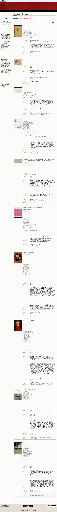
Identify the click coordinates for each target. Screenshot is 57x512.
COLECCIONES (31, 11)
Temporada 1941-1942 (34, 40)
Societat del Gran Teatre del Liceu (29, 34)
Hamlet (42, 200)
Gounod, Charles (26, 125)
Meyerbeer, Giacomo (27, 165)
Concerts (32, 110)
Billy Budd (49, 315)
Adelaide (49, 200)
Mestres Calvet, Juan (27, 32)
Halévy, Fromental (26, 258)
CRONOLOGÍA (17, 11)
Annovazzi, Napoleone (27, 400)
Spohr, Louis (25, 166)
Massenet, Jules (26, 169)
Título (49, 17)
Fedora (52, 246)
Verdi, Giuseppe (26, 121)
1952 (31, 466)
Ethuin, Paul (25, 272)
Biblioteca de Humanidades (34, 509)
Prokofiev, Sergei (26, 334)
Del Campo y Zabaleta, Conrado (29, 402)
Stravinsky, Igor (26, 220)
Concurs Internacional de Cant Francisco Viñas (39, 150)
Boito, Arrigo (25, 126)
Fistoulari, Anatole (26, 403)
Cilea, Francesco (26, 327)
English (41, 0)
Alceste (46, 200)
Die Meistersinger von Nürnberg (46, 54)
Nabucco (35, 247)
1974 (31, 283)
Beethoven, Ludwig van (27, 33)
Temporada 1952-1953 (34, 469)
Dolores (39, 315)
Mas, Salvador (25, 93)
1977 (31, 352)
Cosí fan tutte (47, 153)
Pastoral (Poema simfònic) (35, 113)
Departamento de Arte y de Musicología (24, 509)
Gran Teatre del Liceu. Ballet (28, 277)
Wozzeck (39, 383)
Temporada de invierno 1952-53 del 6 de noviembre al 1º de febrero (36, 442)
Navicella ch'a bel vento (47, 201)
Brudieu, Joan (25, 173)
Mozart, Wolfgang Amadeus (28, 123)
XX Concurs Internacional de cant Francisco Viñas (32, 119)
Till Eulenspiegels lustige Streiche (47, 113)
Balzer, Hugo (25, 401)
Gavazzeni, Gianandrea (27, 453)
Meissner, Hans (26, 458)
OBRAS (26, 11)
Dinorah (31, 200)
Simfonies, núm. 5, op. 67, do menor (37, 114)
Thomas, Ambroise (26, 171)
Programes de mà (36, 51)
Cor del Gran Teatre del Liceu (28, 278)
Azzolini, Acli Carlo (26, 456)
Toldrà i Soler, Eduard (27, 337)
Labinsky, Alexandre (26, 454)
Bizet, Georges (25, 211)
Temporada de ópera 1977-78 (28, 320)
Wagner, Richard (26, 29)
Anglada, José (25, 459)
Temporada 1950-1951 (34, 413)
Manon (36, 316)
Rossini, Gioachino (26, 222)
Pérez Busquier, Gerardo (27, 129)
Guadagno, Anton (26, 269)
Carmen (38, 246)
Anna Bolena (43, 315)
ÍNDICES (22, 11)
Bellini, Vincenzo (26, 210)
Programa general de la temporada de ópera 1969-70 (33, 207)
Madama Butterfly (43, 494)
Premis (31, 198)
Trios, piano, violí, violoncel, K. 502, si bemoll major (42, 202)
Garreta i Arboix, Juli (27, 90)
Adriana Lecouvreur (48, 384)
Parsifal (36, 438)
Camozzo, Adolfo (26, 270)
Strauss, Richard (26, 91)
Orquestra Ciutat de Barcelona (28, 95)
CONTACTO (44, 11)
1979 (31, 97)
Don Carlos (32, 153)
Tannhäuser (32, 54)
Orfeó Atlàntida (26, 281)
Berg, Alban (25, 324)
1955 (31, 66)
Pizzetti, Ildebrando (26, 333)
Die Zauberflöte (42, 153)
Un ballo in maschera (42, 154)
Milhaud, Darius (26, 268)
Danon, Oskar (25, 271)
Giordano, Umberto (26, 221)
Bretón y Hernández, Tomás (28, 213)
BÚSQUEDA (11, 11)
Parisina (37, 384)
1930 (31, 176)
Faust (37, 154)
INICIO (2, 11)
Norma (35, 246)
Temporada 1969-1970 (34, 230)
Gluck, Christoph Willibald (28, 164)
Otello (40, 437)
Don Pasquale (50, 494)
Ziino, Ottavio (25, 340)
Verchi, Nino (25, 455)
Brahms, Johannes (26, 30)
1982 (31, 134)
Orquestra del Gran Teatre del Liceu (30, 35)
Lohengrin (38, 54)
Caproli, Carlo (25, 172)
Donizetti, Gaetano (26, 128)
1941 (31, 37)
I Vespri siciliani (40, 316)
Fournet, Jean (25, 405)
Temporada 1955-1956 (34, 68)
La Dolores (48, 246)
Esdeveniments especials (46, 110)
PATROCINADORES (37, 11)
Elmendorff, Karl (26, 31)
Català (38, 0)
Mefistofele (49, 154)
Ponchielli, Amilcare (26, 262)
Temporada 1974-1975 (34, 286)
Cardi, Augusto (25, 457)
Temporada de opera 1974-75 (28, 252)
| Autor (52, 17)
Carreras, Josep (26, 343)
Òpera (31, 51)
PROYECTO (6, 11)
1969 (31, 227)
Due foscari (42, 384)
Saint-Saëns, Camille (27, 170)
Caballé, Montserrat (26, 275)
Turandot (32, 247)
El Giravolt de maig (45, 383)
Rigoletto (36, 437)
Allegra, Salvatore (26, 460)
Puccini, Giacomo (26, 127)
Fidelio (24, 59)
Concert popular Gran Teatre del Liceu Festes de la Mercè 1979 (35, 88)
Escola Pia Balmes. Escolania (28, 350)
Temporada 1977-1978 (34, 355)
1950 (31, 410)
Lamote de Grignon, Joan (27, 162)
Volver (15, 20)
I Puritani (35, 383)
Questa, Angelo (26, 406)
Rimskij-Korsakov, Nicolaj (27, 218)
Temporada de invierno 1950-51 (29, 389)
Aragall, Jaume (25, 274)
